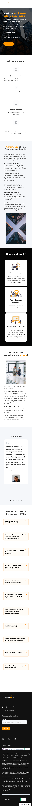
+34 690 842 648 (9, 710)
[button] (29, 4)
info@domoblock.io (9, 707)
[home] (6, 3)
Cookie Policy (26, 754)
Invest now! (8, 44)
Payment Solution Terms (11, 755)
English (25, 804)
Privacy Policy (15, 754)
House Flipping (17, 757)
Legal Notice (5, 754)
